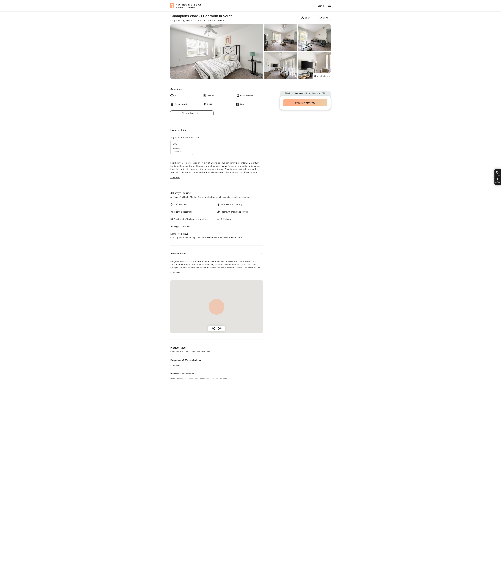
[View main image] (216, 51)
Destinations (181, 379)
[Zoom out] (220, 328)
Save (325, 18)
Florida (202, 379)
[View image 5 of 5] (314, 65)
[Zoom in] (213, 328)
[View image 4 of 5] (280, 65)
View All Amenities (191, 113)
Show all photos (322, 76)
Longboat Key (212, 379)
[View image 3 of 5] (314, 37)
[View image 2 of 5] (280, 37)
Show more (175, 177)
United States (193, 379)
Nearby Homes (305, 102)
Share (308, 18)
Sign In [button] (321, 6)
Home (172, 379)
